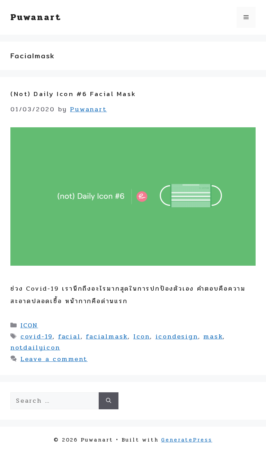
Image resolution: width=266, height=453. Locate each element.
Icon (141, 336)
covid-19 (36, 336)
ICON (29, 325)
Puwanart (35, 17)
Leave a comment (54, 359)
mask (213, 336)
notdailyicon (35, 347)
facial (69, 336)
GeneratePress (186, 440)
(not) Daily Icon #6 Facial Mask (73, 94)
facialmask (107, 336)
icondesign (177, 336)
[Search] (108, 400)
